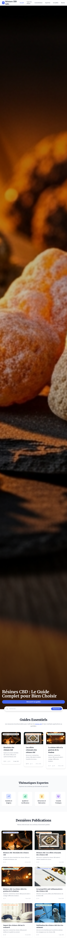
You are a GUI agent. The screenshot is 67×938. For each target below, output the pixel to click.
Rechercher (56, 709)
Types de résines (29, 3)
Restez (63, 3)
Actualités (55, 3)
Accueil (22, 3)
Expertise (47, 3)
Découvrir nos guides (34, 702)
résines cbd (38, 724)
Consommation (38, 3)
